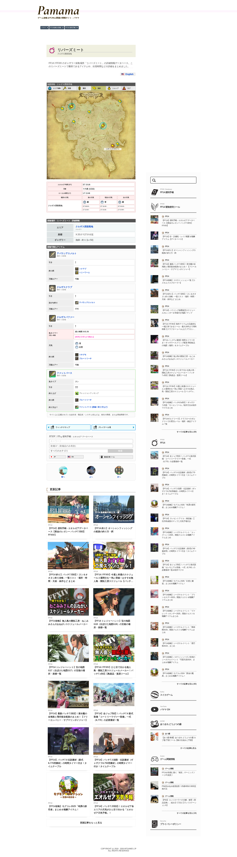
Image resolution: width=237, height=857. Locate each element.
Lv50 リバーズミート (112, 149)
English (129, 74)
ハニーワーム (84, 273)
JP (55, 457)
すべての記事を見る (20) (186, 432)
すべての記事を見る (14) (186, 813)
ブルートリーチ (85, 358)
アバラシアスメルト (87, 303)
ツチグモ (82, 355)
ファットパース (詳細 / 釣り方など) (93, 407)
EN (73, 457)
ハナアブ (82, 269)
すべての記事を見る (188, 748)
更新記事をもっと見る (91, 823)
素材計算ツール (109, 457)
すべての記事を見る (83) (186, 684)
